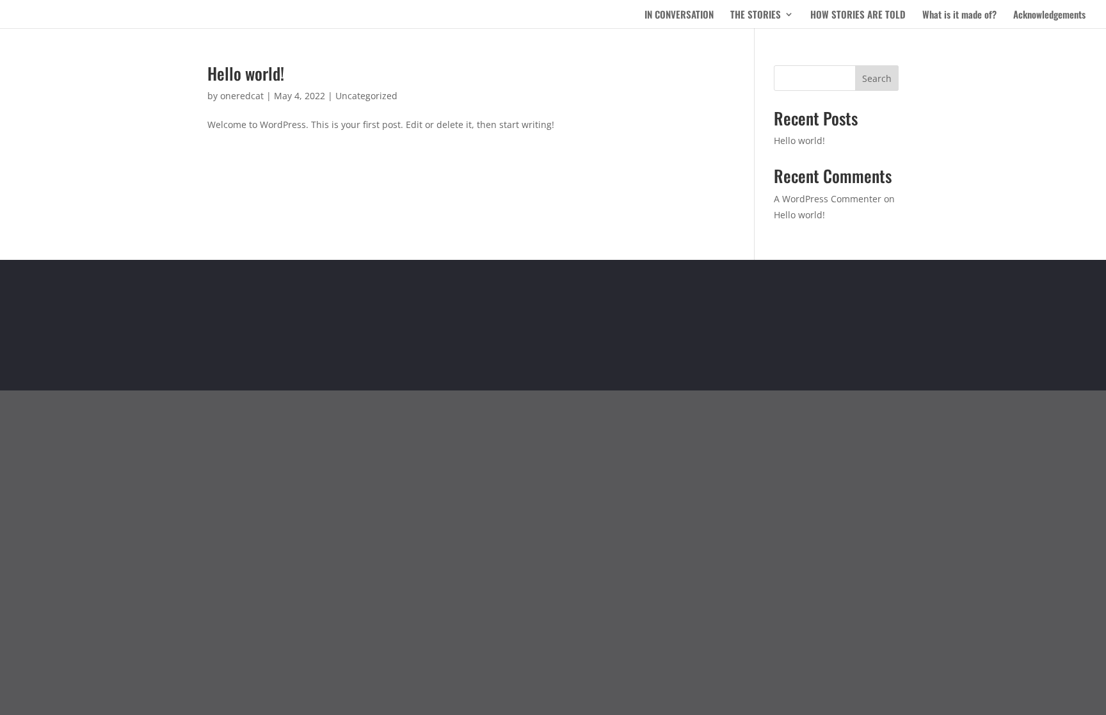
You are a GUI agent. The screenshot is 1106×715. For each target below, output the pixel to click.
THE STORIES (755, 15)
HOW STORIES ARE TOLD (858, 15)
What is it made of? (959, 15)
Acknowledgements (1049, 15)
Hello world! (245, 73)
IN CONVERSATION (679, 15)
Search (877, 78)
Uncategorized (366, 96)
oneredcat (242, 96)
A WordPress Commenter (827, 199)
